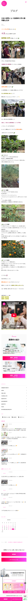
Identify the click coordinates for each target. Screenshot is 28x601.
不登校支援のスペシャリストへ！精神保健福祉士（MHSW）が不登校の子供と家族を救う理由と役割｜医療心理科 (13, 429)
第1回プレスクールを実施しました (8, 445)
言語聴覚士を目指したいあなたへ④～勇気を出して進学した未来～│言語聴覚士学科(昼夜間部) (14, 437)
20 (8, 527)
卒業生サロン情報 (7, 417)
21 (10, 527)
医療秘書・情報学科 (5, 387)
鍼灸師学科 (3, 404)
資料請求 (5, 599)
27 (8, 529)
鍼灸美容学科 (4, 398)
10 (2, 526)
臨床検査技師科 (4, 401)
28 (10, 529)
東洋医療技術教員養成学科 (6, 409)
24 (2, 529)
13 (8, 526)
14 (10, 526)
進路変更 (14, 417)
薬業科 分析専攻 (5, 298)
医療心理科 (3, 393)
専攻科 (2, 406)
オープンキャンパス (17, 599)
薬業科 (2, 24)
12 (6, 526)
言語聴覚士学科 (4, 395)
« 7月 (2, 531)
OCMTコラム (22, 417)
